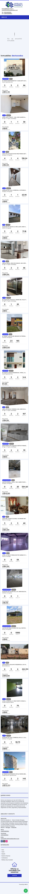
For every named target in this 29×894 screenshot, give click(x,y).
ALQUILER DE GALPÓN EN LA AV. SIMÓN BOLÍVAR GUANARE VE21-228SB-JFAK (14, 591)
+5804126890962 (8, 13)
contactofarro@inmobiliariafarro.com (10, 10)
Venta (2, 851)
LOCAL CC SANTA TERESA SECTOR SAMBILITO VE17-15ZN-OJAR (14, 555)
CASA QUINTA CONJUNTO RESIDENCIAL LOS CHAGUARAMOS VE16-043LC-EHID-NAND (14, 664)
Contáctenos (4, 858)
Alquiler (3, 853)
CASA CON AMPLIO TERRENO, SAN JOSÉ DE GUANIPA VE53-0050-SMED (14, 409)
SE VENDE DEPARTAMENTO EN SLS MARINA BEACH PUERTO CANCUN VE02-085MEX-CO (14, 774)
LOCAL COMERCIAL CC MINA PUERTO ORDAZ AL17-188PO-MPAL (14, 701)
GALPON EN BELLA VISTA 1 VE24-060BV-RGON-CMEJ (14, 482)
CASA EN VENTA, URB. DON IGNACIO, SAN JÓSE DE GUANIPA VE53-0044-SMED (14, 263)
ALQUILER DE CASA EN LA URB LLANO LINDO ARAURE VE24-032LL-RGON (14, 226)
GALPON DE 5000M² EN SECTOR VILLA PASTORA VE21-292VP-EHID (14, 628)
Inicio (2, 849)
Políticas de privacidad (7, 860)
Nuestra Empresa (5, 856)
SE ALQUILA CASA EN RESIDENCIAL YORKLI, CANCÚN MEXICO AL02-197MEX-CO (14, 372)
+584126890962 (7, 12)
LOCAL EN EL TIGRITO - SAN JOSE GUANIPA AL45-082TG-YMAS (14, 117)
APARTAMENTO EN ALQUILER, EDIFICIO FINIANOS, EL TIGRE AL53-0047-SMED (14, 445)
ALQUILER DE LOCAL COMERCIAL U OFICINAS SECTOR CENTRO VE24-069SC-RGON (14, 190)
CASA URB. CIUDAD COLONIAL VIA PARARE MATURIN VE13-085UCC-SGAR (14, 518)
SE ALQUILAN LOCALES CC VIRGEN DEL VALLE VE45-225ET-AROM (14, 299)
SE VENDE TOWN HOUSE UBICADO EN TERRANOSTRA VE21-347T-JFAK (14, 336)
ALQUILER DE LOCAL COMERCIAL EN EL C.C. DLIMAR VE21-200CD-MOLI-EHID (14, 737)
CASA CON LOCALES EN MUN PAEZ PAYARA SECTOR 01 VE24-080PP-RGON (14, 153)
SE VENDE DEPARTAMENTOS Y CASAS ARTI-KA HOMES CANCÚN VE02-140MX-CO (14, 80)
